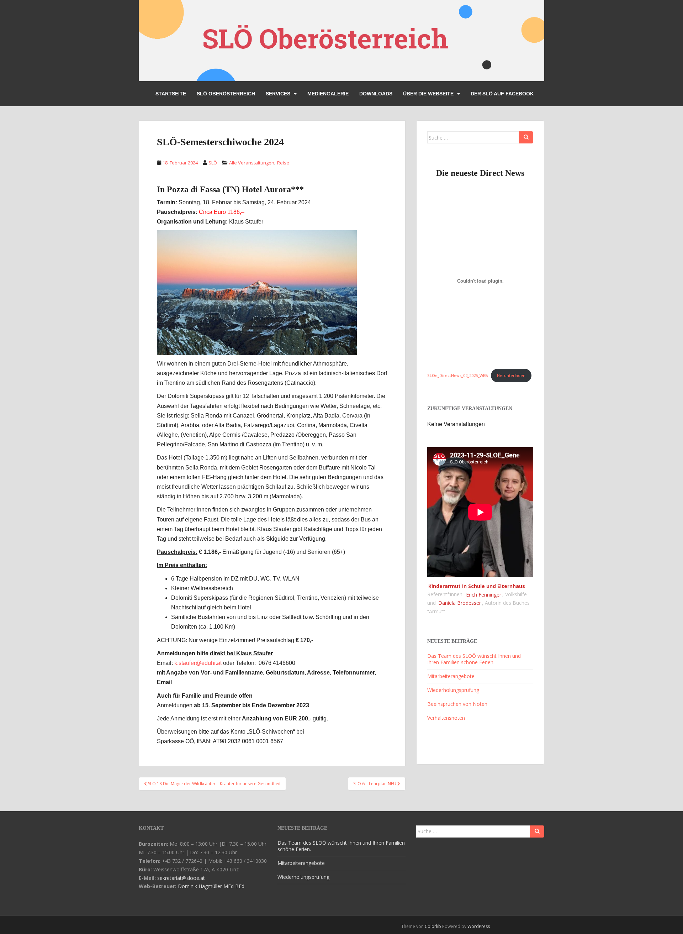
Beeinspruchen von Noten (457, 703)
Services (278, 93)
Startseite (170, 93)
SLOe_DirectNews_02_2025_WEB (457, 375)
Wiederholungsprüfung (453, 690)
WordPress (478, 926)
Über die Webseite (428, 93)
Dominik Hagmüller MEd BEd (211, 886)
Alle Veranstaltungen (251, 162)
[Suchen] (526, 137)
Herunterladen (511, 375)
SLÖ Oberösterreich (226, 93)
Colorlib (433, 926)
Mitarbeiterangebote (451, 676)
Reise (283, 162)
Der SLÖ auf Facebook (502, 93)
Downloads (375, 93)
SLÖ (212, 162)
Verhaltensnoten (446, 717)
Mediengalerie (328, 93)
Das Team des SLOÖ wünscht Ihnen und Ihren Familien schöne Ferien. (474, 659)
